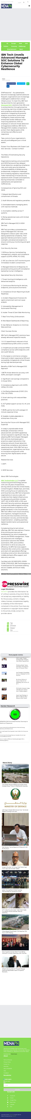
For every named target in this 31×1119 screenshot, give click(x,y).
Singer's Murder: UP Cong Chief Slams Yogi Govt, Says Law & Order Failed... (14, 868)
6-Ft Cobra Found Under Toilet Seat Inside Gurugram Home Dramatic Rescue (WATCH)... (14, 911)
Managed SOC (6, 105)
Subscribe (17, 1089)
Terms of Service (8, 1060)
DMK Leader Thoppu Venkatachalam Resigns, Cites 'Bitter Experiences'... (22, 660)
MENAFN (4, 592)
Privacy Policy (7, 1062)
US (5, 43)
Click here (14, 1054)
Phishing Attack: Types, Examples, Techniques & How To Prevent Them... (22, 667)
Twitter (12, 1098)
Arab (20, 43)
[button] (23, 2)
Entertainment (9, 49)
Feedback (6, 1073)
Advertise (6, 1066)
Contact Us (6, 1064)
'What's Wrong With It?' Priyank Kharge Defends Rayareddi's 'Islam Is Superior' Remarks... (13, 970)
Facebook (12, 1095)
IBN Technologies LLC (9, 480)
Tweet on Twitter (21, 83)
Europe (13, 43)
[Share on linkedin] (8, 86)
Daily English (8, 1079)
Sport (20, 49)
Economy (14, 46)
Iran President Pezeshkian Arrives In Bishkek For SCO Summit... (23, 674)
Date (3, 79)
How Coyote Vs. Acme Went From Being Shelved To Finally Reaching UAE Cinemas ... (14, 952)
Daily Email (12, 1102)
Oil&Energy (24, 46)
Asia (26, 43)
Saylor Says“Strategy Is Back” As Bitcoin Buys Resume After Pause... (22, 697)
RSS (11, 1106)
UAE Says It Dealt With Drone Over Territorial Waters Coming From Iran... (15, 810)
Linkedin (12, 1104)
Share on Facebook (11, 83)
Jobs (5, 1070)
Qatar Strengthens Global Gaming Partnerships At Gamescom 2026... (12, 890)
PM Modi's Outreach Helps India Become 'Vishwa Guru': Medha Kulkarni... (23, 690)
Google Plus (13, 1100)
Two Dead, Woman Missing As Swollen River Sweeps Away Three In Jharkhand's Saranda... (15, 785)
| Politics (5, 46)
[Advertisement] (15, 24)
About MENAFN (8, 1068)
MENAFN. (11, 1114)
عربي (19, 2)
